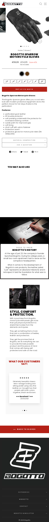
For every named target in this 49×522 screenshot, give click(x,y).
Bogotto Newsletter (24, 513)
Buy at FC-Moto (24, 89)
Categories (24, 492)
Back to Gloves (26, 429)
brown (27, 73)
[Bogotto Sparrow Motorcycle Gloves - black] (15, 208)
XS (13, 81)
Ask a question (24, 145)
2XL (7, 81)
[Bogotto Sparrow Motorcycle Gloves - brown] (17, 208)
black (21, 73)
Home (20, 50)
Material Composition (24, 140)
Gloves (27, 50)
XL (35, 81)
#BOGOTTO (24, 499)
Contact (24, 506)
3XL (42, 81)
